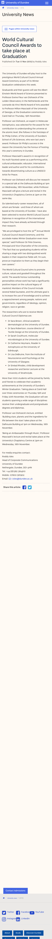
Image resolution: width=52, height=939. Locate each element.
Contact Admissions (15, 890)
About (7, 933)
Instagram (12, 918)
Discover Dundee (33, 933)
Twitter (10, 912)
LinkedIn (25, 918)
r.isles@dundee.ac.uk (22, 478)
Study (18, 933)
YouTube (39, 912)
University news (12, 8)
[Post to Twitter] (30, 487)
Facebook (26, 912)
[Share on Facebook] (24, 488)
